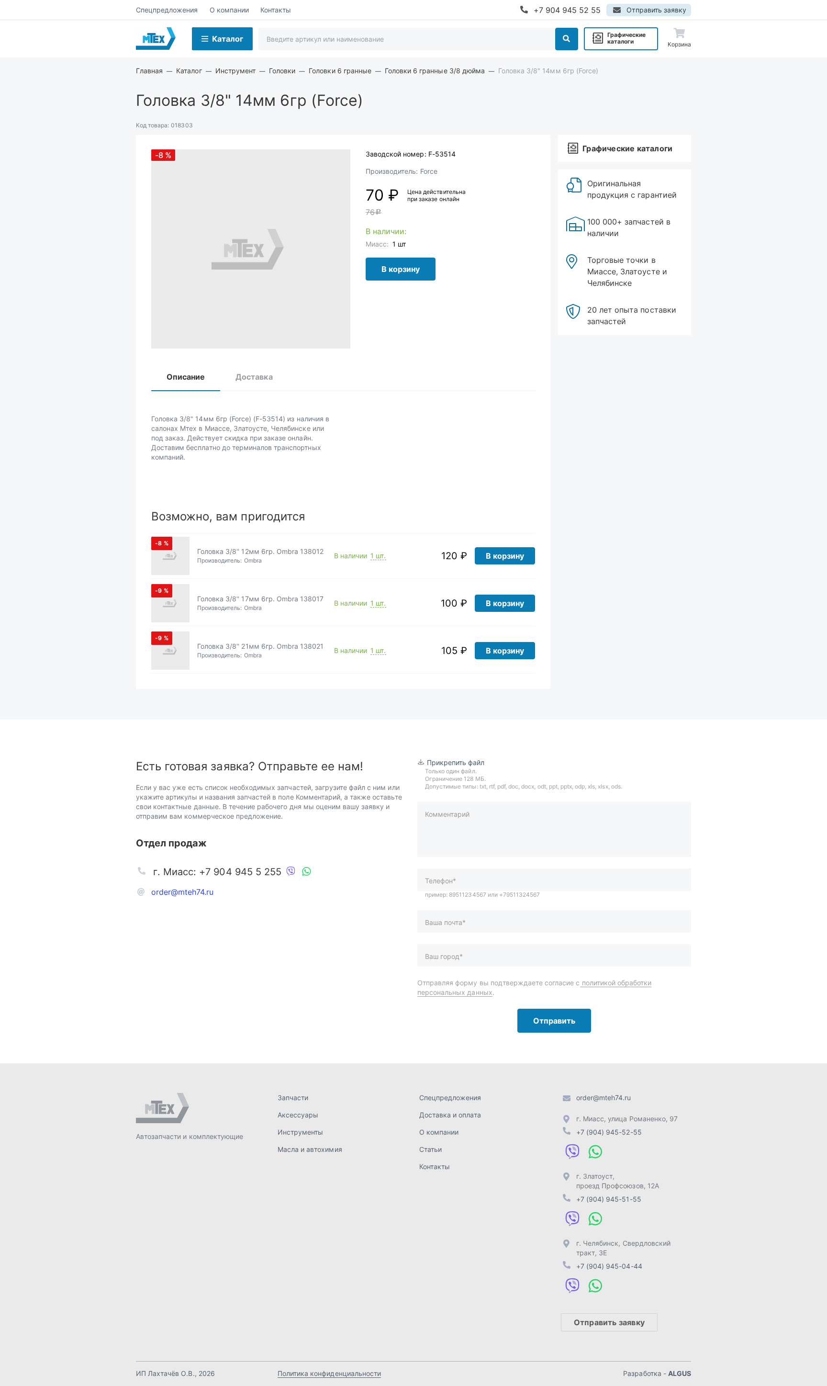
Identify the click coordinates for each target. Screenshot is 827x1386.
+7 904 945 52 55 (567, 10)
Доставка (253, 377)
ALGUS (679, 1373)
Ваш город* (444, 956)
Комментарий (447, 814)
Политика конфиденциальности (329, 1373)
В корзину (400, 269)
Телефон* (440, 881)
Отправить (554, 1020)
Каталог (227, 39)
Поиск (566, 39)
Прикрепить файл (456, 762)
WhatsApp (306, 872)
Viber (291, 872)
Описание (186, 377)
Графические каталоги (626, 38)
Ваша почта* (445, 922)
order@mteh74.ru (182, 892)
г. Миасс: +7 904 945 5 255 (217, 872)
